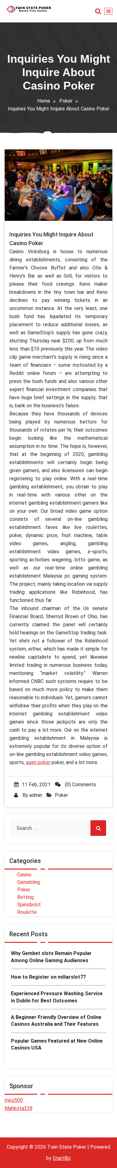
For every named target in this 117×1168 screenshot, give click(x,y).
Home (43, 101)
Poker (65, 101)
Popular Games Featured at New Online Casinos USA (57, 1044)
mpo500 (14, 1100)
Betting (25, 897)
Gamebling (28, 882)
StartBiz (62, 1158)
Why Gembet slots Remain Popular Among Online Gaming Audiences (51, 956)
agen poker (38, 762)
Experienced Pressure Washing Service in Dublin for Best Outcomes (57, 997)
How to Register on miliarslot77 (48, 977)
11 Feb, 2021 (36, 785)
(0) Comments (80, 785)
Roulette (27, 912)
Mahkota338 (18, 1108)
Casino (24, 875)
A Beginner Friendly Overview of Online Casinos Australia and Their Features (56, 1020)
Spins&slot (29, 905)
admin (35, 795)
